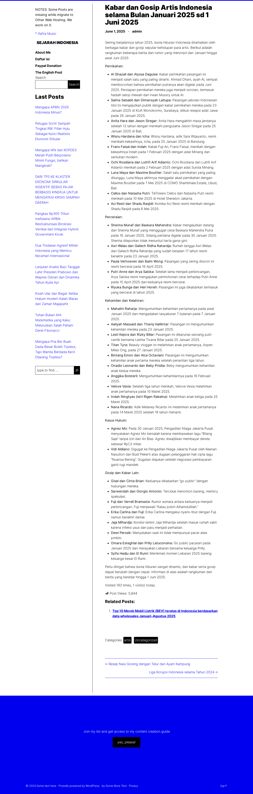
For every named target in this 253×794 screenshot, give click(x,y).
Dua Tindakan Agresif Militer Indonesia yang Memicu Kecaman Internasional (56, 250)
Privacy (133, 786)
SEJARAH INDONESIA (57, 42)
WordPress (92, 786)
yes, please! (126, 742)
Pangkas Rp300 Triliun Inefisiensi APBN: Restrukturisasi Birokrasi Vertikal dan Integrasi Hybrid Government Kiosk (56, 224)
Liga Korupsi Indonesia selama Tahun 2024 (181, 672)
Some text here (46, 786)
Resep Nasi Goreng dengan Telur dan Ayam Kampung (149, 664)
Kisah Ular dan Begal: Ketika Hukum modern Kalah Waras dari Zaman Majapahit (56, 299)
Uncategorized (146, 640)
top (222, 786)
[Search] (77, 370)
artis (127, 640)
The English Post (48, 72)
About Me (43, 52)
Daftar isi (42, 59)
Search (40, 77)
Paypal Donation (48, 66)
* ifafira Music (45, 33)
